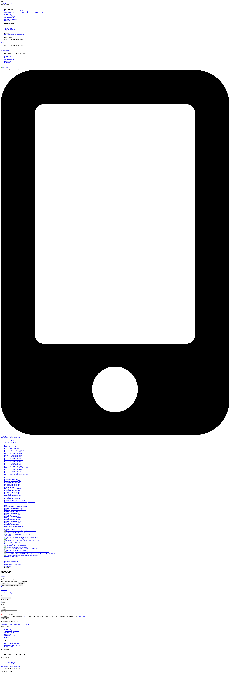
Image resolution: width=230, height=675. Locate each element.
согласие (25, 616)
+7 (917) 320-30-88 (10, 30)
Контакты (7, 62)
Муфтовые (7, 566)
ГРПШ (6, 445)
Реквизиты (7, 20)
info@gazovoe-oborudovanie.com (14, 34)
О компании (8, 14)
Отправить (21, 583)
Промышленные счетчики (12, 645)
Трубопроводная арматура (12, 563)
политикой (82, 616)
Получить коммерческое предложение (11, 585)
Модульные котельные (11, 529)
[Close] (1, 601)
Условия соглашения (10, 19)
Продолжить (4, 618)
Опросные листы (9, 17)
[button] (4, 42)
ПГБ (5, 505)
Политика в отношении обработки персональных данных (22, 11)
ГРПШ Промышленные (11, 643)
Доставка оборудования (11, 16)
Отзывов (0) (8, 593)
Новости (7, 58)
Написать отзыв (5, 597)
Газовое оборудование (11, 544)
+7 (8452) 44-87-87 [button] (6, 659)
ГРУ (5, 477)
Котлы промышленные (11, 646)
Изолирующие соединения (12, 564)
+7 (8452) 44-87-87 (6, 3)
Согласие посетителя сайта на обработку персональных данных (23, 12)
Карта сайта (8, 637)
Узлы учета (7, 535)
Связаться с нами (9, 635)
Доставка (3, 587)
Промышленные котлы (11, 556)
